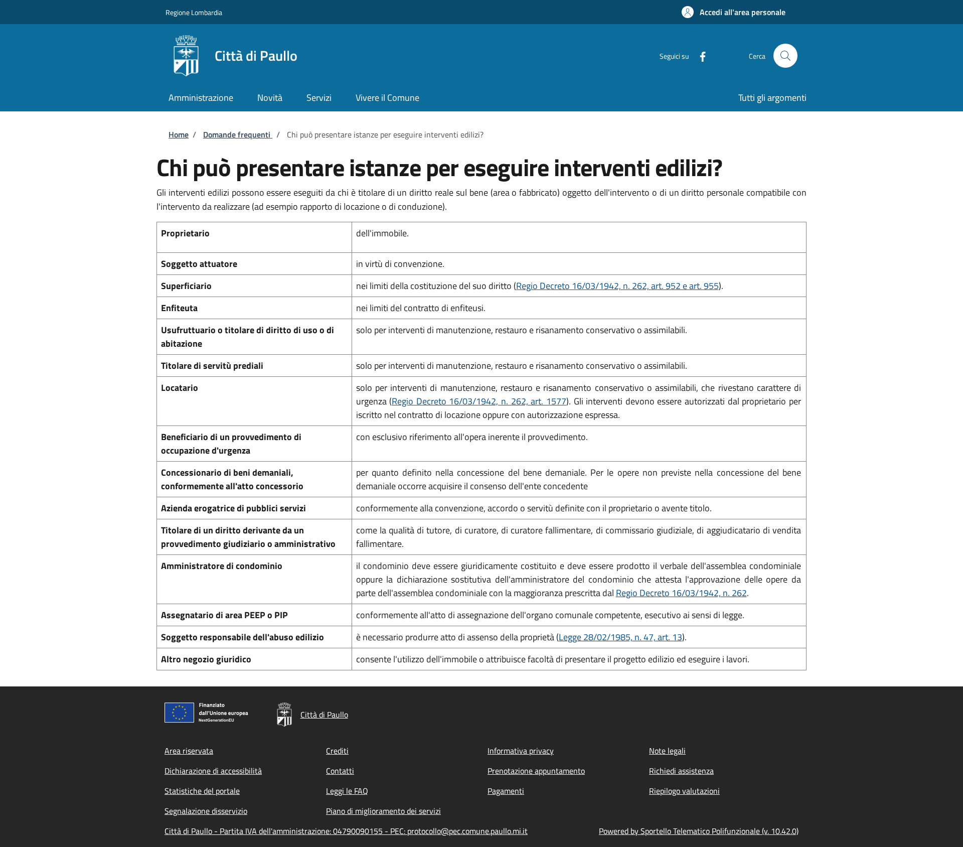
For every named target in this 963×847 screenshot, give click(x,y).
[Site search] (785, 56)
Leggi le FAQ (347, 791)
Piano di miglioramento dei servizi (383, 811)
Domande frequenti (237, 134)
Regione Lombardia (194, 12)
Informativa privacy (521, 751)
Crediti (337, 751)
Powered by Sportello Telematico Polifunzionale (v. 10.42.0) (698, 831)
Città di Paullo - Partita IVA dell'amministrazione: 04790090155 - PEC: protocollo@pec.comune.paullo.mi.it (346, 831)
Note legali (667, 751)
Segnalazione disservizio (206, 811)
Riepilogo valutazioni (684, 791)
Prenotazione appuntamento (536, 771)
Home (179, 134)
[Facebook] (699, 55)
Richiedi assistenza (681, 771)
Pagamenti (506, 791)
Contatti (340, 771)
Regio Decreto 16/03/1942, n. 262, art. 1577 (479, 401)
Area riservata (189, 751)
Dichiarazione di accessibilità (213, 771)
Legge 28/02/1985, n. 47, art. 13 (620, 637)
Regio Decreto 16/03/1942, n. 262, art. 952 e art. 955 (617, 286)
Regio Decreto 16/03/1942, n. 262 (681, 593)
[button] (733, 12)
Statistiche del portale (202, 791)
